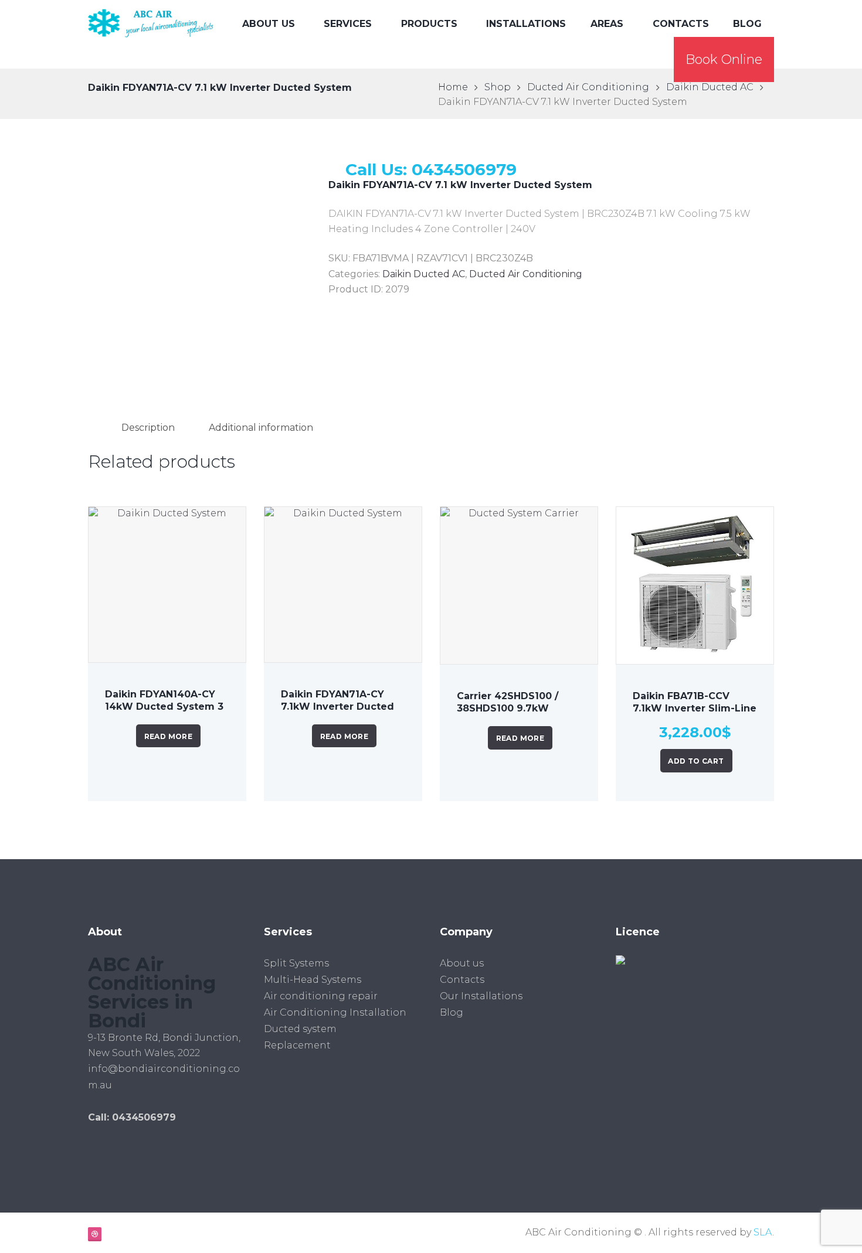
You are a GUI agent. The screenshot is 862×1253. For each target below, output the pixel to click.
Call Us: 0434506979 (431, 169)
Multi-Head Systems (312, 979)
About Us (268, 23)
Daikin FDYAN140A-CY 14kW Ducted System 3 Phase (164, 706)
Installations (526, 23)
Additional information (261, 427)
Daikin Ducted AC (710, 87)
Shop (497, 87)
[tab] (148, 427)
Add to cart (696, 761)
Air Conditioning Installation (335, 1012)
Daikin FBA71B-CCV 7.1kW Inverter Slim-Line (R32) (694, 708)
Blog (747, 23)
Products (429, 23)
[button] (724, 59)
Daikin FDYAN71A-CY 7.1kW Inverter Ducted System (337, 706)
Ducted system (300, 1028)
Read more (168, 736)
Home (453, 87)
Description (148, 427)
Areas (606, 23)
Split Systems (296, 963)
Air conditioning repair (321, 996)
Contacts (681, 23)
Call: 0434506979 (132, 1117)
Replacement (297, 1045)
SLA (763, 1232)
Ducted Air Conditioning (588, 87)
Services (348, 23)
